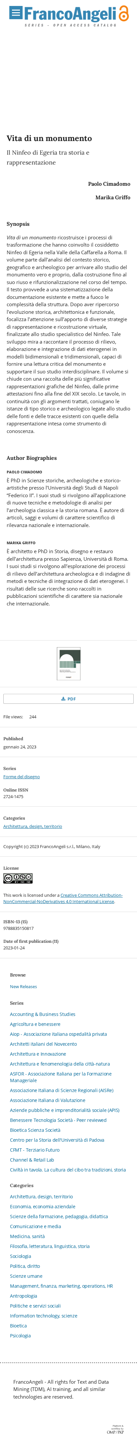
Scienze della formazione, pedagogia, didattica (59, 1216)
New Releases (23, 986)
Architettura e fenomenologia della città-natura (60, 1064)
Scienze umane (26, 1276)
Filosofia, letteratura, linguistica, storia (50, 1246)
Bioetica (18, 1325)
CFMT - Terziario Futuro (35, 1150)
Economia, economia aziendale (42, 1206)
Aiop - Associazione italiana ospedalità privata (58, 1034)
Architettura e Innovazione (38, 1054)
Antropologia (23, 1296)
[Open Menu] (16, 12)
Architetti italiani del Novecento (43, 1044)
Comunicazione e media (35, 1226)
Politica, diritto (25, 1266)
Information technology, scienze (43, 1316)
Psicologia (20, 1335)
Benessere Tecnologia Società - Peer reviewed (58, 1120)
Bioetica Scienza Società (35, 1130)
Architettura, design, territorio (32, 826)
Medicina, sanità (27, 1236)
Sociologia (20, 1256)
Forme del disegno (21, 777)
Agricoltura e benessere (35, 1024)
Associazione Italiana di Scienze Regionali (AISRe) (61, 1090)
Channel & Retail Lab (32, 1160)
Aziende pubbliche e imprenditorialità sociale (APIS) (64, 1110)
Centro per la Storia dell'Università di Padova (57, 1140)
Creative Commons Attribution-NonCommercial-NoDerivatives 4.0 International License (63, 898)
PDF (71, 699)
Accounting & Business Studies (42, 1014)
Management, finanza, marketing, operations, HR (61, 1286)
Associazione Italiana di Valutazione (47, 1100)
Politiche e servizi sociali (35, 1306)
